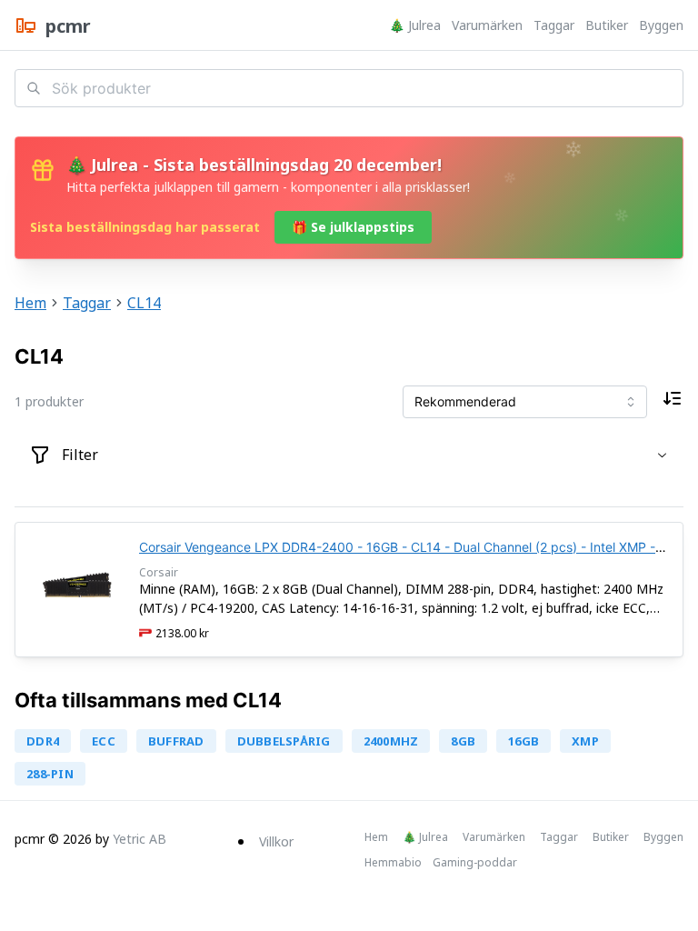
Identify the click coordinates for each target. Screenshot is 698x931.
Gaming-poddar (475, 863)
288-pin (50, 774)
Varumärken (487, 25)
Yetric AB (139, 838)
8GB (463, 741)
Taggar (553, 25)
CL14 (144, 302)
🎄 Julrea (415, 25)
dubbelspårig (284, 741)
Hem (30, 302)
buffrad (176, 741)
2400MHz (391, 741)
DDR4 (42, 741)
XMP (585, 741)
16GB (523, 741)
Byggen (661, 25)
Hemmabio (393, 863)
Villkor (276, 841)
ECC (103, 741)
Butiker (606, 25)
